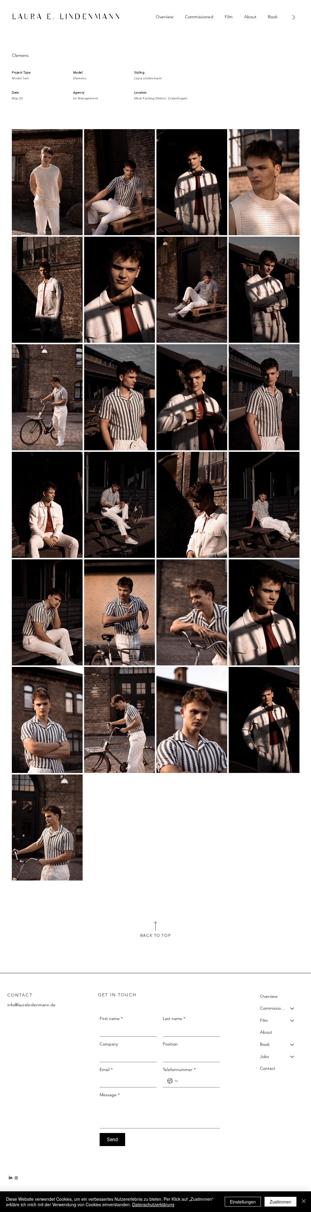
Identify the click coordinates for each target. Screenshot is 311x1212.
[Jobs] (292, 1057)
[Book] (292, 1045)
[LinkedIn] (10, 1178)
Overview (269, 996)
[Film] (292, 1021)
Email (106, 1069)
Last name (174, 1018)
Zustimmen (280, 1202)
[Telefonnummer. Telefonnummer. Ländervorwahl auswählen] (172, 1081)
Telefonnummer (179, 1069)
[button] (199, 16)
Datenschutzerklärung (153, 1204)
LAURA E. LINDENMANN (66, 17)
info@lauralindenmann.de (31, 1005)
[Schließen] (303, 1201)
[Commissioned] (292, 1008)
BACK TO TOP (155, 935)
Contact (267, 1068)
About (266, 1032)
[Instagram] (16, 1178)
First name (111, 1018)
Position (170, 1044)
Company (109, 1044)
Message (110, 1094)
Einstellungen (243, 1202)
